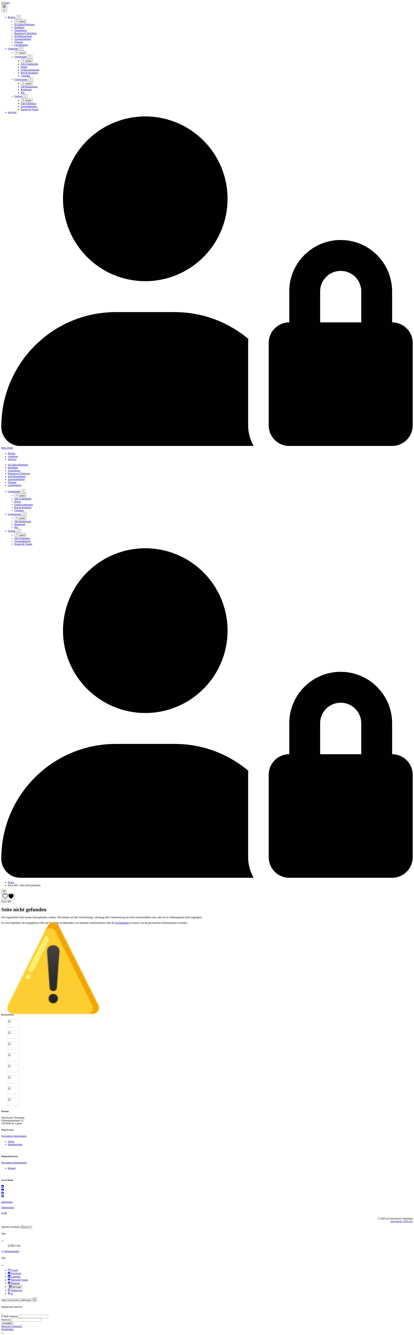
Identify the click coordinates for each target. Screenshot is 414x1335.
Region (11, 17)
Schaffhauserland (23, 36)
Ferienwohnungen (30, 69)
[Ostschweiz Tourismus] (5, 2)
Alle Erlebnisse (28, 103)
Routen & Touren (30, 109)
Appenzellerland (22, 39)
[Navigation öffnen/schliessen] (4, 8)
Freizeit (18, 96)
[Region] (18, 17)
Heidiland (19, 27)
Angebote (13, 48)
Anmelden (7, 1323)
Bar (22, 92)
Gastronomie (20, 79)
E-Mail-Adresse (9, 1316)
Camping (25, 75)
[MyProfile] (207, 876)
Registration (7, 1329)
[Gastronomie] (30, 79)
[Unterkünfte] (29, 57)
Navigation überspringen (14, 1136)
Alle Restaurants (29, 86)
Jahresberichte (15, 1144)
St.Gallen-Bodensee (24, 24)
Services (12, 112)
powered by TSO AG (402, 1221)
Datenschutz (7, 1207)
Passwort (6, 1319)
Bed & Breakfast (29, 72)
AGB (4, 1213)
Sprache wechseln (10, 1227)
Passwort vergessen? (11, 1326)
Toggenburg (20, 30)
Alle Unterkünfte (29, 64)
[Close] (2, 1240)
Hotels (24, 67)
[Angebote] (21, 48)
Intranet (12, 1168)
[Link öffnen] (2, 1186)
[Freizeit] (25, 96)
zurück (21, 21)
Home (11, 882)
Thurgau (18, 42)
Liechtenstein (21, 45)
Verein (11, 1141)
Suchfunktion (122, 922)
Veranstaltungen (29, 106)
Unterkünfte (20, 56)
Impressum (6, 1202)
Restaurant (26, 89)
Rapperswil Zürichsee (25, 33)
